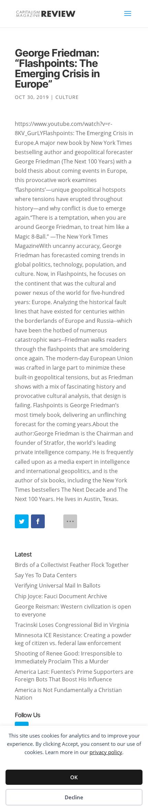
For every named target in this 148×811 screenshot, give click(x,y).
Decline (74, 797)
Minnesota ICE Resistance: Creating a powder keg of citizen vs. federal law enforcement (73, 639)
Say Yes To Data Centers (46, 575)
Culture (67, 97)
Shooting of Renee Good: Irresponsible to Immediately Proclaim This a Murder (68, 657)
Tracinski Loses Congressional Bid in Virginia (72, 625)
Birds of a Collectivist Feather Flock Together (72, 565)
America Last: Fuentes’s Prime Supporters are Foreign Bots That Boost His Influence (74, 675)
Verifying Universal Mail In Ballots (58, 585)
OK (74, 777)
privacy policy (105, 752)
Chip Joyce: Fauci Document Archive (61, 596)
